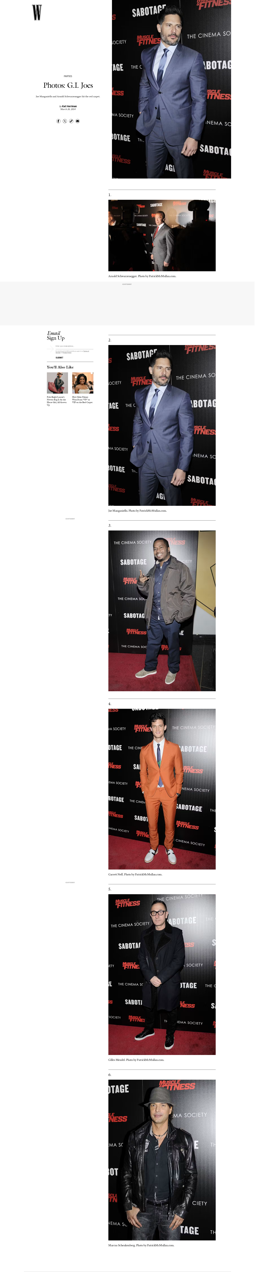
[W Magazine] (37, 12)
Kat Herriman (69, 106)
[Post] (65, 121)
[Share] (58, 121)
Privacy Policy (67, 352)
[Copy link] (71, 121)
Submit (59, 357)
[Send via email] (77, 121)
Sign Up (55, 335)
